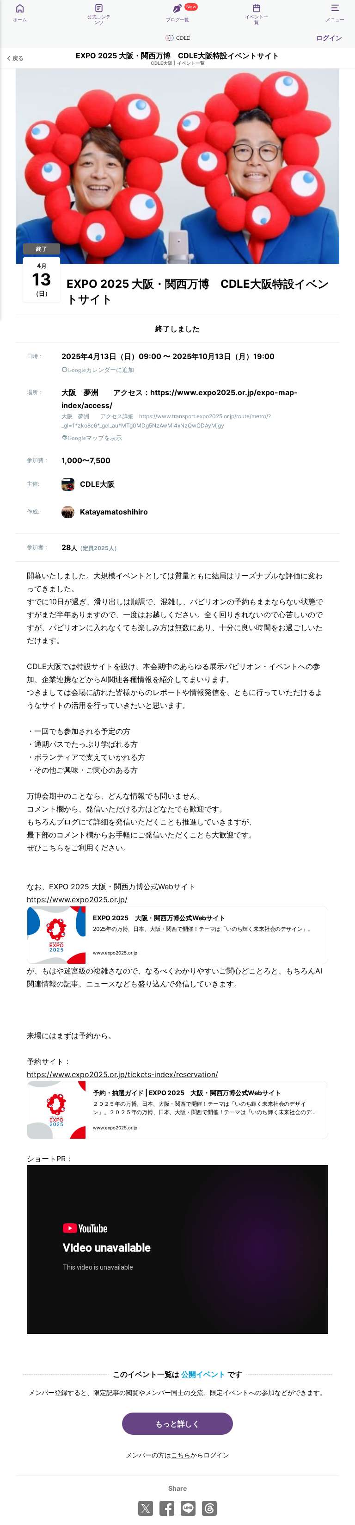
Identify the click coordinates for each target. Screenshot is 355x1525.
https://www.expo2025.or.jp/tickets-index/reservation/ (122, 1074)
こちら (180, 1455)
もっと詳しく (177, 1423)
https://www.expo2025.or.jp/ (77, 899)
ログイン (329, 38)
